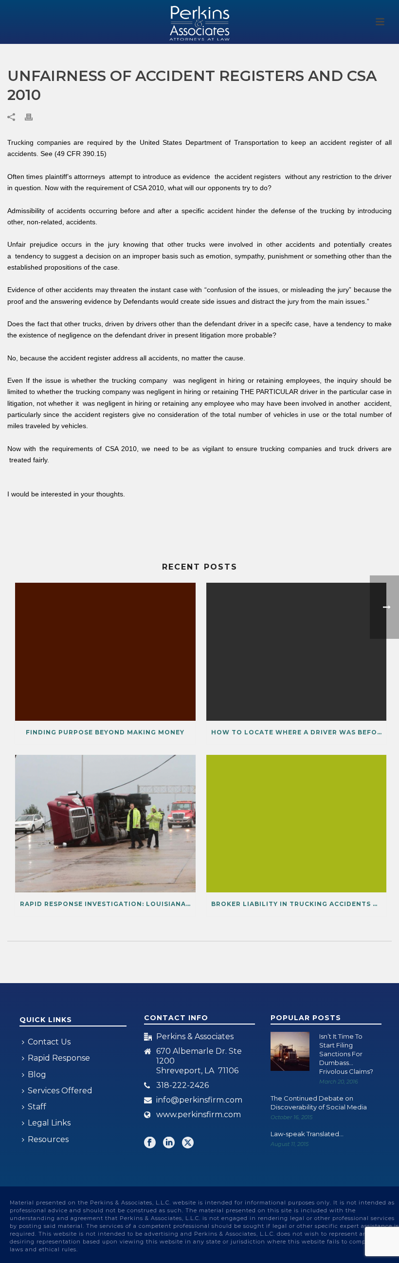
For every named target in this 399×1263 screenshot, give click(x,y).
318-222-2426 (182, 1085)
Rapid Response (59, 1058)
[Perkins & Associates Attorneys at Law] (199, 22)
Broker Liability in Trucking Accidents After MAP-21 (299, 904)
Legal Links (49, 1122)
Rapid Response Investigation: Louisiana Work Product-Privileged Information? (108, 904)
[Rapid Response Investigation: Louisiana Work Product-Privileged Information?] (105, 823)
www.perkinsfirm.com (198, 1114)
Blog (37, 1074)
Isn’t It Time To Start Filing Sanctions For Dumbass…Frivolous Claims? (346, 1053)
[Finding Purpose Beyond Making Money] (105, 651)
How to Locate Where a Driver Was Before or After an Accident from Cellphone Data (299, 732)
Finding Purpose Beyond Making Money (105, 732)
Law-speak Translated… (307, 1134)
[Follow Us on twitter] (188, 1143)
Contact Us (49, 1041)
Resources (48, 1139)
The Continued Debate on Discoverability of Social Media (319, 1102)
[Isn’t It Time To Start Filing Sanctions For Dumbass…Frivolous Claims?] (290, 1051)
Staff (37, 1106)
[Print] (33, 116)
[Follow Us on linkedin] (169, 1143)
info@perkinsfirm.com (199, 1100)
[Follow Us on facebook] (150, 1143)
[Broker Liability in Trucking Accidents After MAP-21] (296, 823)
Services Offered (60, 1090)
